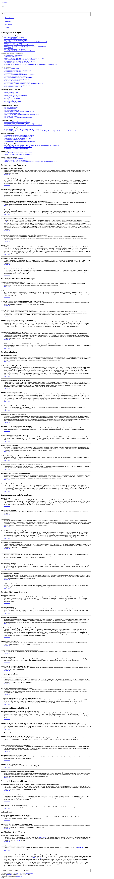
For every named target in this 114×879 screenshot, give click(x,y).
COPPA (6, 221)
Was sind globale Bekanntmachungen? (14, 97)
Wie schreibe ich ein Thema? (11, 68)
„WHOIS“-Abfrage (36, 858)
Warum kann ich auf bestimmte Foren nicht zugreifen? (18, 77)
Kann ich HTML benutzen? (11, 92)
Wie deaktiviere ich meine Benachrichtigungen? (16, 148)
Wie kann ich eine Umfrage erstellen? (14, 73)
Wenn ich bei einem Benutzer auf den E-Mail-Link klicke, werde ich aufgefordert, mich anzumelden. (30, 64)
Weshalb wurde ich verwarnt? (12, 80)
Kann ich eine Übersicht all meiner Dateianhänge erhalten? (19, 154)
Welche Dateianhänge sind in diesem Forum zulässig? (18, 152)
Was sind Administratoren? (11, 107)
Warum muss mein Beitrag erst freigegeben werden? (17, 85)
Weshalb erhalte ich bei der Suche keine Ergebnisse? (18, 136)
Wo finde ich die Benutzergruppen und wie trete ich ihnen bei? (20, 111)
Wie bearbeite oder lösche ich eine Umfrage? (16, 76)
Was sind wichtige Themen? (11, 100)
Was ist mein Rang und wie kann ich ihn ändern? (17, 62)
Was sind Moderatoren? (10, 108)
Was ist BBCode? (8, 91)
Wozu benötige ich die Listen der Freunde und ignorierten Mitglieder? (22, 129)
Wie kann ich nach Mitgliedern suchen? (14, 139)
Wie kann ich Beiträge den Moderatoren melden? (17, 82)
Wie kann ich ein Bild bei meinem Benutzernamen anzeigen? (20, 61)
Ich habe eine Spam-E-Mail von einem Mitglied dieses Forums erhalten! (23, 125)
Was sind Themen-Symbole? (11, 103)
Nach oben (7, 174)
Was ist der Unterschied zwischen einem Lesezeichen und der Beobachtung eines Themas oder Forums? (31, 145)
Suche (7, 27)
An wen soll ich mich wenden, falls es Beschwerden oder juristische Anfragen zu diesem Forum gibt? (30, 161)
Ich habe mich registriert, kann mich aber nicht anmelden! (19, 45)
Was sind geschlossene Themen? (12, 101)
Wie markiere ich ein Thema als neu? (13, 86)
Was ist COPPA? (8, 48)
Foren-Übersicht (9, 18)
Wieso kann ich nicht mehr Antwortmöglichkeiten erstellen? (19, 74)
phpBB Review (29, 873)
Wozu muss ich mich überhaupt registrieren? (15, 39)
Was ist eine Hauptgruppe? (11, 116)
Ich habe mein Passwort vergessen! (13, 43)
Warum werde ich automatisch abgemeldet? (15, 40)
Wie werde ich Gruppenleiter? (12, 113)
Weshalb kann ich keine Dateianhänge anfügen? (16, 79)
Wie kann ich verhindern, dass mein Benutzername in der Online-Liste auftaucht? (25, 42)
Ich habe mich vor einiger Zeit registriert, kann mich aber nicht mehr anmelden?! (25, 46)
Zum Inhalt (4, 2)
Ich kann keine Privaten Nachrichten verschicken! (17, 122)
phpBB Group (42, 837)
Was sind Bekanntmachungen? (12, 98)
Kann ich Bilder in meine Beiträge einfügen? (16, 95)
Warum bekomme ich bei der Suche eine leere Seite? (18, 138)
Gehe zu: (4, 870)
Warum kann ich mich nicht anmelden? (14, 37)
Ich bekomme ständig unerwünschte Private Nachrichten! (19, 123)
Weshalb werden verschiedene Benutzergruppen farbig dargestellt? (21, 114)
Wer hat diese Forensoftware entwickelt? (14, 158)
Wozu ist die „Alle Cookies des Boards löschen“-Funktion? (19, 51)
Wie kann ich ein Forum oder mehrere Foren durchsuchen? (19, 135)
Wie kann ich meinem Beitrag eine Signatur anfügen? (18, 71)
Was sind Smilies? (9, 94)
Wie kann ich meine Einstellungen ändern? (15, 55)
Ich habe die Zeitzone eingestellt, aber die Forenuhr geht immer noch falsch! (24, 58)
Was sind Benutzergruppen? (11, 110)
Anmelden (8, 21)
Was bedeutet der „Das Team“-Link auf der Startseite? (18, 117)
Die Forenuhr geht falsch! (11, 56)
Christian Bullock (18, 873)
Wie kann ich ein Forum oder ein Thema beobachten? (18, 147)
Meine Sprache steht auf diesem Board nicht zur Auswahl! (19, 59)
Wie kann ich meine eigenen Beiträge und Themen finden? (19, 141)
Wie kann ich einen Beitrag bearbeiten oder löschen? (18, 70)
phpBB (9, 874)
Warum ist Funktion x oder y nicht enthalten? (16, 160)
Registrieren (8, 24)
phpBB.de (18, 840)
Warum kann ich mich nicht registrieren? (14, 49)
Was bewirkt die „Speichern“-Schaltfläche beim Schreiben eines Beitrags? (23, 83)
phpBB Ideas (80, 847)
